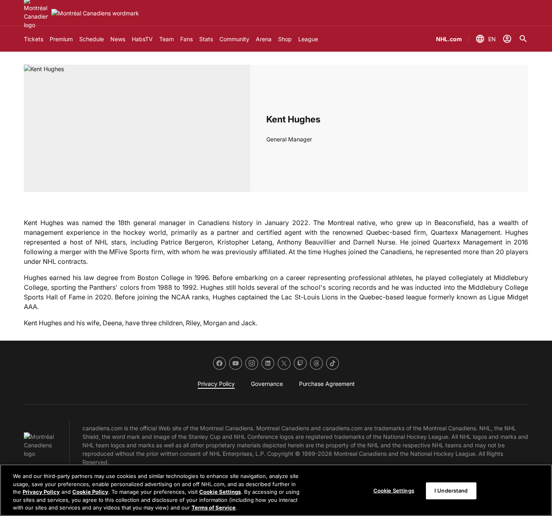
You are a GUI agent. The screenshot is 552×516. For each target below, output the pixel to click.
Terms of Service (214, 507)
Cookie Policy (90, 492)
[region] (276, 490)
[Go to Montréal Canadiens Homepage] (95, 13)
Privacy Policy (41, 492)
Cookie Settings (220, 492)
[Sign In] (507, 39)
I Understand (451, 490)
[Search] (523, 39)
